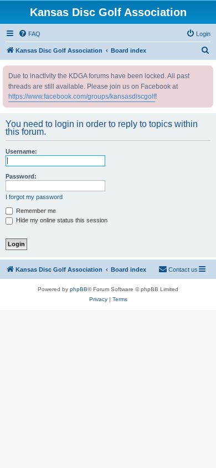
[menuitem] (29, 33)
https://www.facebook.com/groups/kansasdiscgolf (81, 96)
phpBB (79, 289)
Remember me (35, 210)
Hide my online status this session (60, 220)
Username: (21, 151)
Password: (21, 176)
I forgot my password (34, 197)
